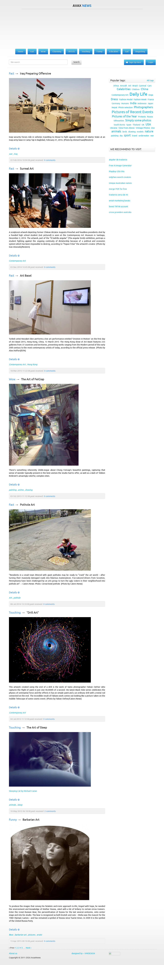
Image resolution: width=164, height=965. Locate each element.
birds (124, 131)
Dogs (150, 95)
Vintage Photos (143, 128)
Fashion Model (125, 99)
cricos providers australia (120, 212)
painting (12, 490)
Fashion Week (140, 99)
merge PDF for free (118, 189)
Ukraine (113, 128)
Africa (116, 85)
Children (136, 89)
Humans (125, 103)
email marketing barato (119, 200)
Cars (149, 85)
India (133, 103)
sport (127, 135)
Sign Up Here (135, 62)
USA (148, 124)
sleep (19, 805)
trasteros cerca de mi (118, 195)
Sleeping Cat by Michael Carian (23, 791)
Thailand (136, 125)
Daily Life (138, 94)
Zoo (153, 128)
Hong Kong (32, 364)
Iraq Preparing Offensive (35, 73)
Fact (11, 73)
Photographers (143, 107)
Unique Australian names (120, 183)
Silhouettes (119, 120)
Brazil (135, 85)
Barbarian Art (31, 819)
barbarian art (20, 935)
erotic (39, 935)
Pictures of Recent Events (132, 112)
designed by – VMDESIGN (83, 953)
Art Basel (26, 275)
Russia (150, 116)
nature (149, 131)
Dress (114, 99)
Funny (13, 819)
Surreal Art (27, 168)
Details (13, 148)
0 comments (49, 160)
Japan (150, 103)
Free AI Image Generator (120, 165)
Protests (142, 116)
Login (150, 62)
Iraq (15, 154)
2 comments (50, 811)
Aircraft (123, 85)
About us (13, 953)
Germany (116, 103)
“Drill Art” (33, 612)
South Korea (119, 125)
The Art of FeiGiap (32, 379)
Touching (15, 612)
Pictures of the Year (124, 116)
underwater (144, 135)
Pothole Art (27, 504)
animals (12, 805)
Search (76, 62)
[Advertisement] (82, 28)
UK (143, 125)
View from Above (127, 128)
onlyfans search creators (120, 177)
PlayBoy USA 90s (116, 171)
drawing (28, 490)
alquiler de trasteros (118, 159)
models (140, 131)
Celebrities (124, 89)
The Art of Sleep (37, 727)
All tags (150, 80)
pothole (16, 598)
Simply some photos (138, 120)
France (151, 99)
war (10, 154)
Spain (128, 125)
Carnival (142, 85)
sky (121, 135)
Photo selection (125, 107)
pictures (31, 935)
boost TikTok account (118, 206)
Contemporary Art (17, 261)
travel (134, 135)
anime (21, 490)
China (144, 89)
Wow (12, 379)
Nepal (114, 107)
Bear (11, 935)
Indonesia (142, 103)
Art (10, 598)
